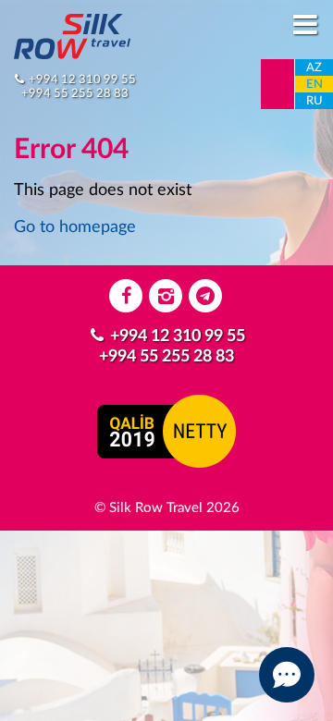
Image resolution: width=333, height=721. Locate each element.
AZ (314, 68)
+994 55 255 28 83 (75, 93)
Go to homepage (75, 227)
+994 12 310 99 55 (82, 79)
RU (314, 101)
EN (314, 85)
